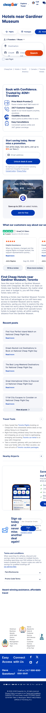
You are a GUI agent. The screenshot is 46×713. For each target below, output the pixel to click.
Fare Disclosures (12, 572)
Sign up (28, 528)
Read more (10, 338)
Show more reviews (35, 268)
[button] (35, 3)
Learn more (23, 195)
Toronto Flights (24, 425)
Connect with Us (19, 659)
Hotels (17, 69)
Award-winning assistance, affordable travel (21, 591)
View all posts (21, 410)
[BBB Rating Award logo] (40, 638)
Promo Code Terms (12, 579)
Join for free (23, 213)
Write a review (13, 268)
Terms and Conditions (33, 693)
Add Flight (9, 59)
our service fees (10, 567)
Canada (34, 69)
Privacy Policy (21, 171)
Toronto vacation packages (27, 447)
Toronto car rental (29, 437)
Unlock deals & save (23, 161)
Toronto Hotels (42, 70)
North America (25, 70)
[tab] (9, 31)
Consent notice (11, 171)
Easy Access (7, 659)
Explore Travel (24, 4)
